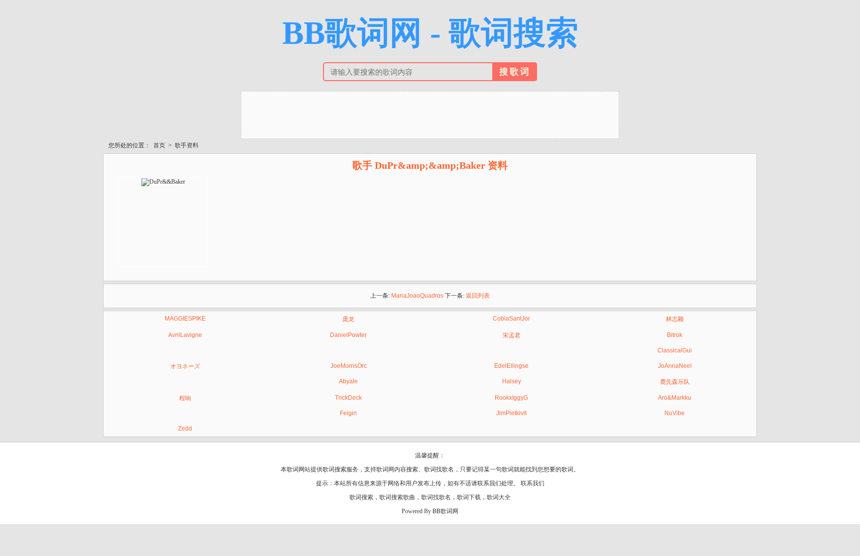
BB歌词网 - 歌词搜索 (430, 33)
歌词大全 (499, 497)
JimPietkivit (511, 413)
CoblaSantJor (511, 318)
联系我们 (532, 483)
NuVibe (674, 413)
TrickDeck (348, 397)
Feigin (348, 413)
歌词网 (385, 469)
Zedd (185, 428)
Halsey (511, 381)
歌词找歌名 (436, 497)
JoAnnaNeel (675, 365)
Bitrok (674, 335)
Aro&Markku (674, 397)
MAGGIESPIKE (185, 318)
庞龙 (348, 319)
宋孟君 (512, 335)
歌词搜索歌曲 (397, 497)
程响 (185, 398)
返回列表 (478, 295)
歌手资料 (187, 145)
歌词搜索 (361, 497)
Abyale (348, 381)
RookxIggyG (511, 397)
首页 (159, 145)
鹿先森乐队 (675, 381)
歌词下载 (469, 497)
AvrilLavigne (185, 335)
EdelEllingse (511, 365)
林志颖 (675, 319)
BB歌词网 (445, 511)
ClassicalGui (674, 350)
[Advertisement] (430, 114)
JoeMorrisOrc (348, 365)
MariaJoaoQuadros (417, 295)
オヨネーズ (185, 366)
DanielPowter (348, 335)
